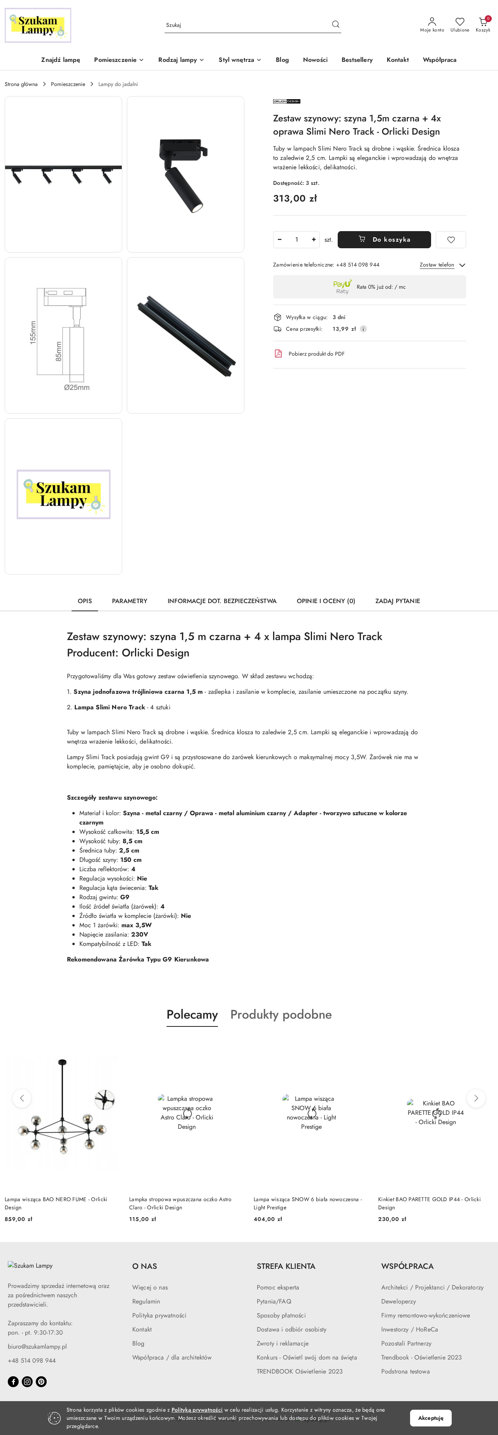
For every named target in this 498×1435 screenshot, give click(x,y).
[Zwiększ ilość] (313, 240)
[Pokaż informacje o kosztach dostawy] (363, 329)
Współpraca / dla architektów (172, 1357)
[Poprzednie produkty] (22, 1098)
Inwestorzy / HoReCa (409, 1329)
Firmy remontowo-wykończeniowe (425, 1315)
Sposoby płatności (281, 1315)
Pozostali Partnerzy (406, 1343)
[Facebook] (13, 1381)
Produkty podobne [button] (281, 1014)
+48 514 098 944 (32, 1360)
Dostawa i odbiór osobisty (291, 1329)
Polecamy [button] (192, 1014)
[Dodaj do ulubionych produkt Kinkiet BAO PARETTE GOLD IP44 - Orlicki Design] (484, 1045)
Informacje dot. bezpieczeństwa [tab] (222, 600)
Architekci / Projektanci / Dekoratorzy (432, 1287)
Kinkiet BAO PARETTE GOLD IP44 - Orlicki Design (429, 1203)
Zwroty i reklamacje (283, 1343)
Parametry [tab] (129, 600)
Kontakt (142, 1329)
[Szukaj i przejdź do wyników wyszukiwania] (335, 25)
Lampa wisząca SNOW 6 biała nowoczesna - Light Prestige (308, 1203)
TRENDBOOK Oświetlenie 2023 (300, 1371)
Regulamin (146, 1301)
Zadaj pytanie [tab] (397, 600)
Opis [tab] (85, 600)
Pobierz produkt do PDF (317, 354)
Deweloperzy (398, 1301)
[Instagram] (27, 1381)
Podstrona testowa (405, 1371)
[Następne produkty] (476, 1098)
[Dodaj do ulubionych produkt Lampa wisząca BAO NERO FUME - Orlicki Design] (111, 1045)
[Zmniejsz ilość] (279, 240)
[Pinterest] (41, 1381)
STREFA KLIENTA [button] (286, 1266)
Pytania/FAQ (274, 1301)
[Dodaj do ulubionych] (451, 239)
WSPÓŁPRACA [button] (407, 1266)
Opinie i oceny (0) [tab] (326, 600)
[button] (119, 60)
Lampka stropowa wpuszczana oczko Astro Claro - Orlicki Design (180, 1203)
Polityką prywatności (197, 1410)
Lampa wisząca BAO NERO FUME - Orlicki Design (56, 1203)
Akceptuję (431, 1418)
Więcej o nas (150, 1287)
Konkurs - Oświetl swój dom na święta (307, 1357)
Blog (138, 1343)
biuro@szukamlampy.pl (37, 1346)
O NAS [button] (144, 1266)
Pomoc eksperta (278, 1287)
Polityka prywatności (159, 1315)
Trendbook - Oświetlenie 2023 (421, 1357)
